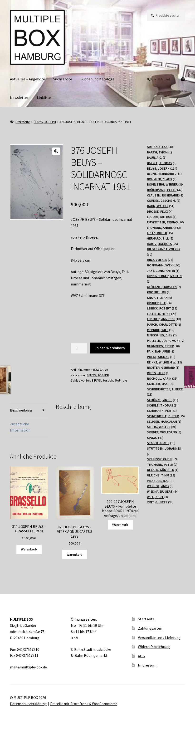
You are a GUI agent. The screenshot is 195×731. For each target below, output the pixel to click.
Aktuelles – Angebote (27, 79)
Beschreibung (21, 410)
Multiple (121, 380)
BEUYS (96, 380)
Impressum (147, 665)
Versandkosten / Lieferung (159, 637)
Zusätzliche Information (20, 427)
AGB (141, 655)
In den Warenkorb (110, 347)
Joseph (107, 380)
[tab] (29, 410)
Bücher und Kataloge (97, 79)
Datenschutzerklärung (28, 703)
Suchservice (62, 79)
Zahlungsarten (150, 628)
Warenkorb (29, 549)
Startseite (22, 122)
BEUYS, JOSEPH (45, 122)
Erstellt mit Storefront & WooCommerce (83, 703)
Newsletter (19, 97)
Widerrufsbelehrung (154, 646)
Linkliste (44, 97)
